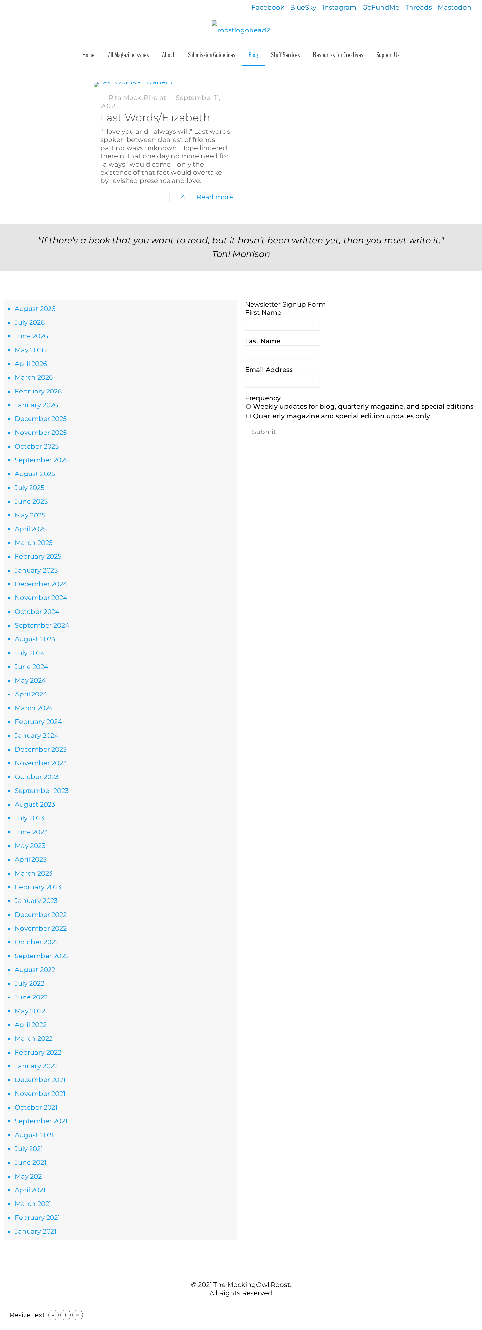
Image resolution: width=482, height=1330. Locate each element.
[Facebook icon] (230, 1306)
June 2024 (31, 667)
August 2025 (35, 474)
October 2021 (36, 1107)
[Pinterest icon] (244, 1306)
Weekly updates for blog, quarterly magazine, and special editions (362, 406)
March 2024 (34, 708)
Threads (418, 7)
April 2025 (31, 529)
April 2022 (31, 1025)
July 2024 (30, 653)
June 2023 (31, 832)
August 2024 (35, 639)
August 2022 (35, 970)
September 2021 (41, 1121)
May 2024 (30, 680)
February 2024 (38, 722)
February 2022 (38, 1052)
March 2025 (33, 543)
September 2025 (42, 460)
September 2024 (42, 625)
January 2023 (36, 901)
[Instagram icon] (251, 1306)
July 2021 (29, 1149)
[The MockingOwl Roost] (241, 30)
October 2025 (37, 446)
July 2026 (30, 322)
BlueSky (303, 7)
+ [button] (66, 1315)
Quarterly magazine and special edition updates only (340, 416)
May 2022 (30, 1011)
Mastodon (455, 7)
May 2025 (30, 515)
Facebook (267, 7)
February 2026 (38, 391)
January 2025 (36, 570)
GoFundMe (380, 7)
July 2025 (29, 488)
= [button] (78, 1315)
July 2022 (29, 983)
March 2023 (33, 873)
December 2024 (41, 584)
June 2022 (31, 997)
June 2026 (31, 336)
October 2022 (37, 942)
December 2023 (41, 749)
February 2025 (38, 556)
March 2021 (33, 1204)
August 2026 (35, 308)
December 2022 (41, 914)
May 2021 (29, 1176)
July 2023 (29, 818)
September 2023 (42, 791)
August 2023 (35, 804)
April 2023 (31, 859)
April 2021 (30, 1190)
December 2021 (40, 1080)
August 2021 (34, 1135)
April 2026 (31, 364)
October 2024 (37, 611)
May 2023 (30, 846)
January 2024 (36, 735)
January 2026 (36, 405)
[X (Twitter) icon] (237, 1306)
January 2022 (36, 1066)
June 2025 (31, 501)
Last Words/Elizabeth (155, 117)
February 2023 (38, 887)
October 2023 (37, 777)
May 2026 (30, 350)
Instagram (339, 7)
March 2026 (34, 377)
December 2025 (41, 419)
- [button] (53, 1315)
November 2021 (40, 1094)
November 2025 (41, 432)
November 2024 (41, 598)
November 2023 (41, 763)
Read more (215, 197)
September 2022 (42, 956)
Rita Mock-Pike (133, 98)
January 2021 (35, 1231)
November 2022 (41, 928)
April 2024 (31, 694)
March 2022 (33, 1038)
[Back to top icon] (241, 1271)
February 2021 (37, 1217)
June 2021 (30, 1162)
